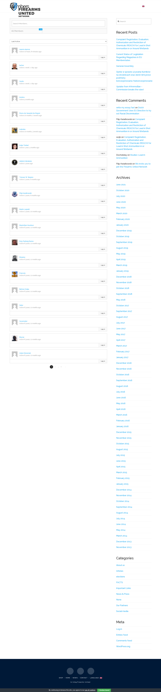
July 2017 (120, 323)
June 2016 (121, 397)
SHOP (61, 678)
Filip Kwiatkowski (25, 193)
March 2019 (121, 265)
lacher (21, 65)
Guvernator (23, 321)
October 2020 (122, 190)
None (118, 599)
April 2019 (121, 259)
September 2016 (124, 380)
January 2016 (122, 426)
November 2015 (123, 438)
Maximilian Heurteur (26, 225)
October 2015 (122, 443)
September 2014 (124, 507)
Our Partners (122, 605)
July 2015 (120, 455)
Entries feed (122, 635)
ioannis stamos (24, 49)
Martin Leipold (24, 209)
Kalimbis (22, 129)
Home (68, 678)
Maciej (21, 337)
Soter (21, 305)
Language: (95, 678)
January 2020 (122, 225)
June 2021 (121, 184)
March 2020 (121, 213)
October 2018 (122, 288)
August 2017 (122, 317)
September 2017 (124, 311)
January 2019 (122, 271)
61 (61, 367)
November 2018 (124, 282)
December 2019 (124, 230)
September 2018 (124, 294)
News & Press (122, 594)
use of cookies (90, 690)
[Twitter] (80, 671)
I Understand (104, 690)
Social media (122, 611)
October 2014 (122, 501)
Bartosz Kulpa (24, 289)
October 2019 (122, 236)
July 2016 (120, 392)
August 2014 (122, 513)
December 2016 (124, 363)
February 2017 (123, 351)
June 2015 (121, 461)
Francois (22, 273)
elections (120, 576)
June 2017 (121, 328)
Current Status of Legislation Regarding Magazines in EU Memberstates (129, 57)
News (75, 678)
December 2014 (124, 490)
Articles (119, 571)
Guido (21, 81)
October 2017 (122, 305)
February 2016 (123, 420)
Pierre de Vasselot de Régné (29, 113)
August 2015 (122, 449)
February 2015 (123, 478)
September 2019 (124, 242)
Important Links (123, 588)
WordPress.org (123, 646)
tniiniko (22, 97)
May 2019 (120, 254)
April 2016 (121, 409)
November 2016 (124, 369)
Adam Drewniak (25, 353)
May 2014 (120, 530)
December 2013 (123, 541)
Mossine (22, 257)
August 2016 (122, 386)
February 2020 (123, 219)
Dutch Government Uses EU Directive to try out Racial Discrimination (133, 110)
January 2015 (122, 484)
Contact (83, 678)
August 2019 (122, 248)
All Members (26, 30)
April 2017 (120, 340)
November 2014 (124, 495)
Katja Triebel (24, 145)
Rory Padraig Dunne (26, 241)
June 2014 (121, 524)
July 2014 (120, 518)
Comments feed (124, 640)
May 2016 (120, 403)
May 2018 (120, 300)
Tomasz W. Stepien (26, 177)
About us (120, 565)
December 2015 (123, 432)
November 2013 (123, 547)
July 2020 (120, 196)
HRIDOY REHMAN (25, 161)
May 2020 (121, 207)
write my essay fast (125, 107)
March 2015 (121, 472)
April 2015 (120, 466)
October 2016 (122, 374)
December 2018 (124, 277)
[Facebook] (70, 671)
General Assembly (125, 66)
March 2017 (121, 346)
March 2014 (121, 536)
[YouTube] (90, 671)
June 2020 (121, 202)
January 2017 (122, 357)
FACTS (119, 582)
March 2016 (121, 415)
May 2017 (120, 334)
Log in (103, 57)
